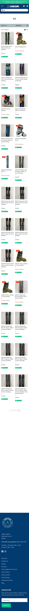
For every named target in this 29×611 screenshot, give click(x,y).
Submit (14, 333)
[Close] (26, 267)
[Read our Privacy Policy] (24, 322)
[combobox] (6, 294)
